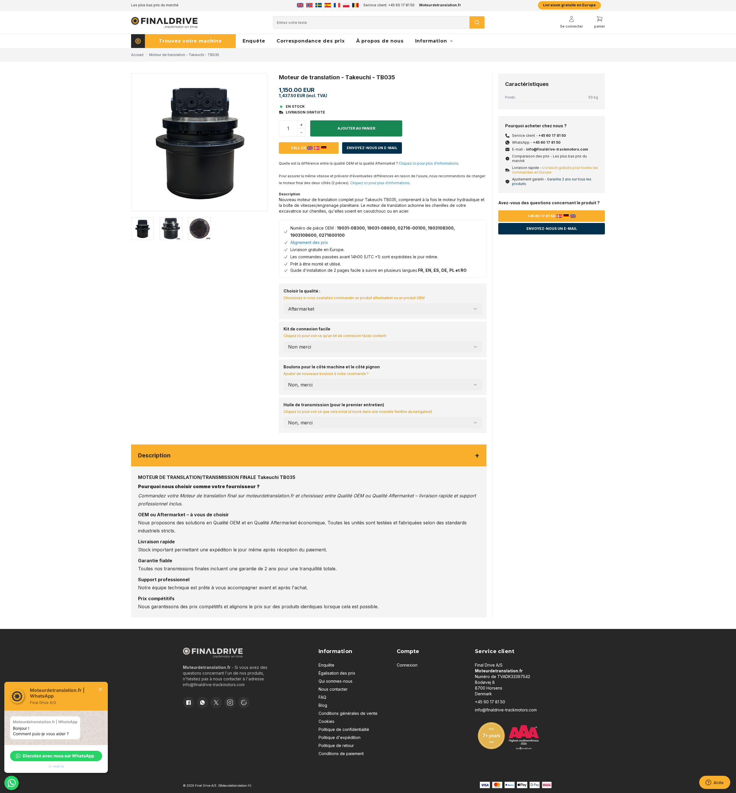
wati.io (58, 766)
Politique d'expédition (340, 737)
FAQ (322, 697)
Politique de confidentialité (344, 729)
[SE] (318, 5)
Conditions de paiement (341, 753)
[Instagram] (230, 702)
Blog (323, 705)
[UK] (300, 5)
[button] (56, 756)
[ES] (327, 5)
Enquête (326, 665)
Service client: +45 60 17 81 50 (389, 5)
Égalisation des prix (337, 673)
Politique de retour (336, 745)
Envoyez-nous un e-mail (372, 148)
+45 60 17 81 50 (552, 135)
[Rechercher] (476, 22)
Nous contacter (333, 689)
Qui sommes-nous (335, 681)
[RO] (355, 5)
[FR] (337, 5)
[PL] (346, 5)
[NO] (309, 5)
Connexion (407, 665)
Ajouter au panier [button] (356, 128)
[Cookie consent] (244, 702)
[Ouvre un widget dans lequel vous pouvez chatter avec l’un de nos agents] (714, 783)
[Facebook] (188, 702)
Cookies (326, 721)
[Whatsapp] (202, 702)
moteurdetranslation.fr (270, 495)
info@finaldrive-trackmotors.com (557, 149)
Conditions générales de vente (348, 713)
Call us (298, 148)
